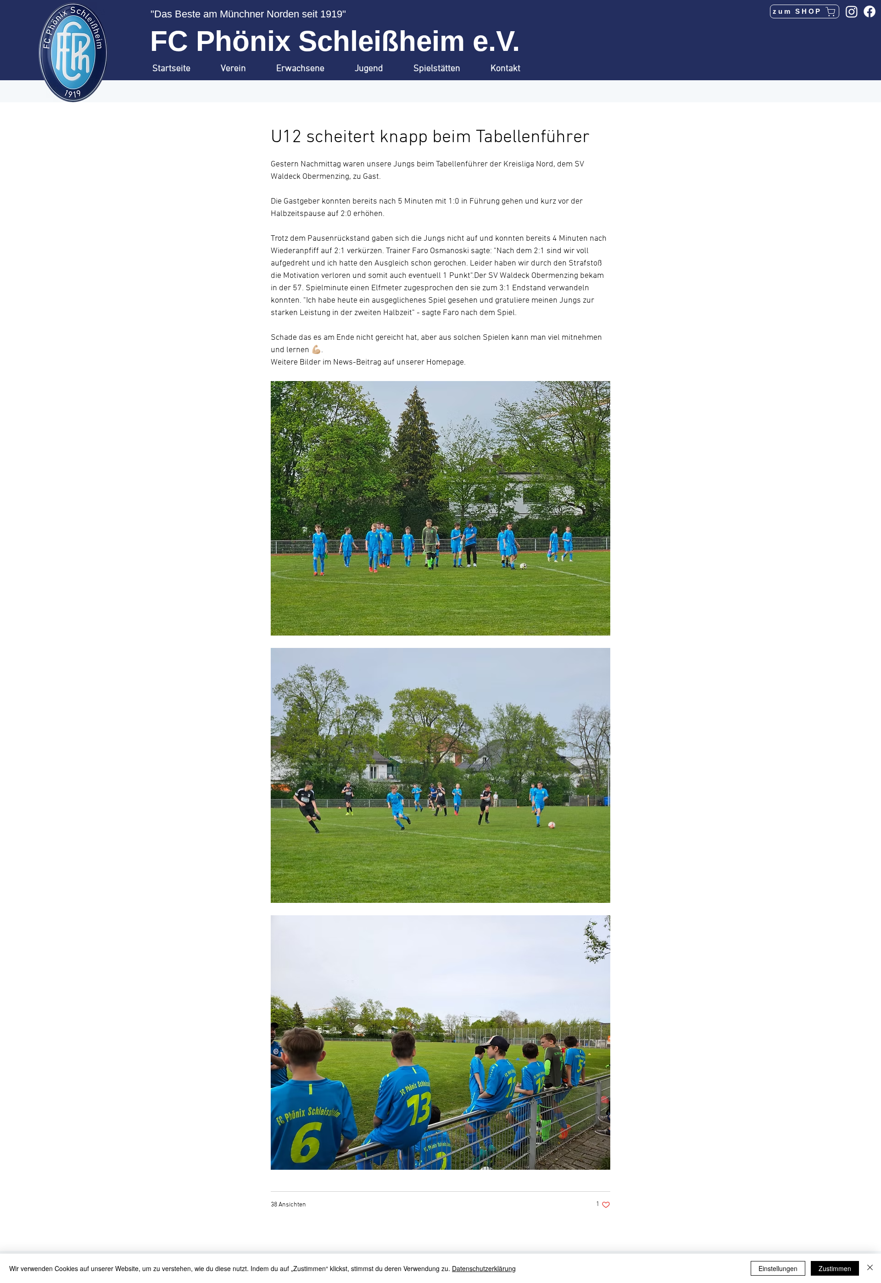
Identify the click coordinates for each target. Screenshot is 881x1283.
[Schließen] (869, 1268)
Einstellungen (777, 1268)
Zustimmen (835, 1268)
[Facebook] (869, 11)
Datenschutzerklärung (484, 1268)
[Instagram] (851, 11)
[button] (241, 69)
